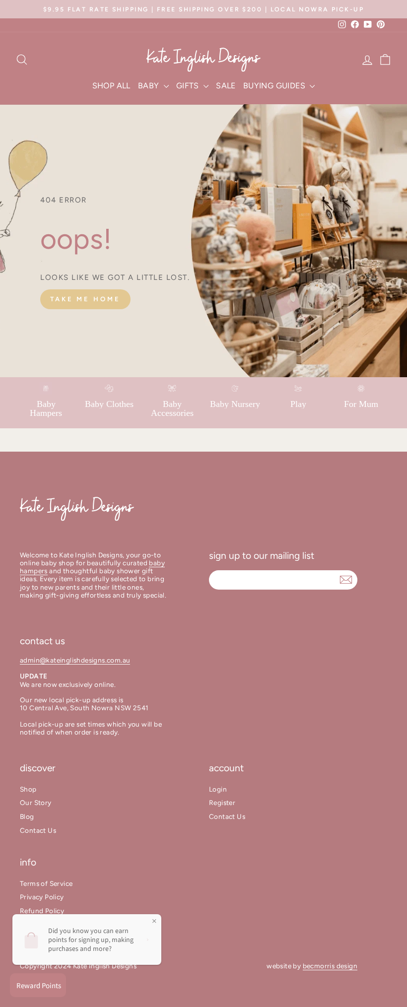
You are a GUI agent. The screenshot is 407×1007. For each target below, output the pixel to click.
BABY (149, 85)
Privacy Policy (42, 897)
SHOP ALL (111, 85)
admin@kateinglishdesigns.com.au (75, 660)
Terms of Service (46, 883)
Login (218, 789)
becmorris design (330, 966)
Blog (27, 816)
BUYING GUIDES (275, 85)
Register (222, 802)
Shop (28, 789)
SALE (226, 85)
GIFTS (188, 85)
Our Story (36, 802)
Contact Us (38, 830)
